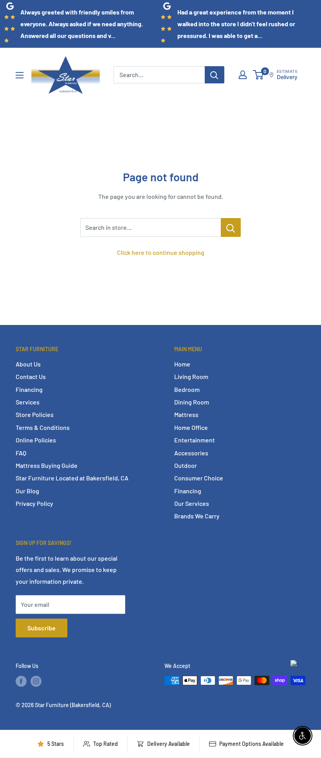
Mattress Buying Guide (47, 465)
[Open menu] (19, 75)
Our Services (191, 503)
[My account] (243, 74)
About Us (28, 364)
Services (28, 402)
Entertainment (194, 440)
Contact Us (31, 376)
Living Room (191, 376)
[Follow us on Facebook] (21, 681)
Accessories (191, 453)
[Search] (214, 74)
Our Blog (27, 491)
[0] (258, 74)
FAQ (21, 453)
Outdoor (185, 465)
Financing (29, 389)
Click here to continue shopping (160, 252)
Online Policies (36, 440)
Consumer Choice (198, 478)
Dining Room (191, 402)
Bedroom (187, 389)
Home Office (191, 427)
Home (182, 364)
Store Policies (35, 414)
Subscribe (41, 628)
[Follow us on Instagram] (36, 681)
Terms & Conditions (43, 427)
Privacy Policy (34, 503)
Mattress (186, 414)
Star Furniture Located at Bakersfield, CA (72, 478)
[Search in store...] (231, 227)
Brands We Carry (197, 516)
